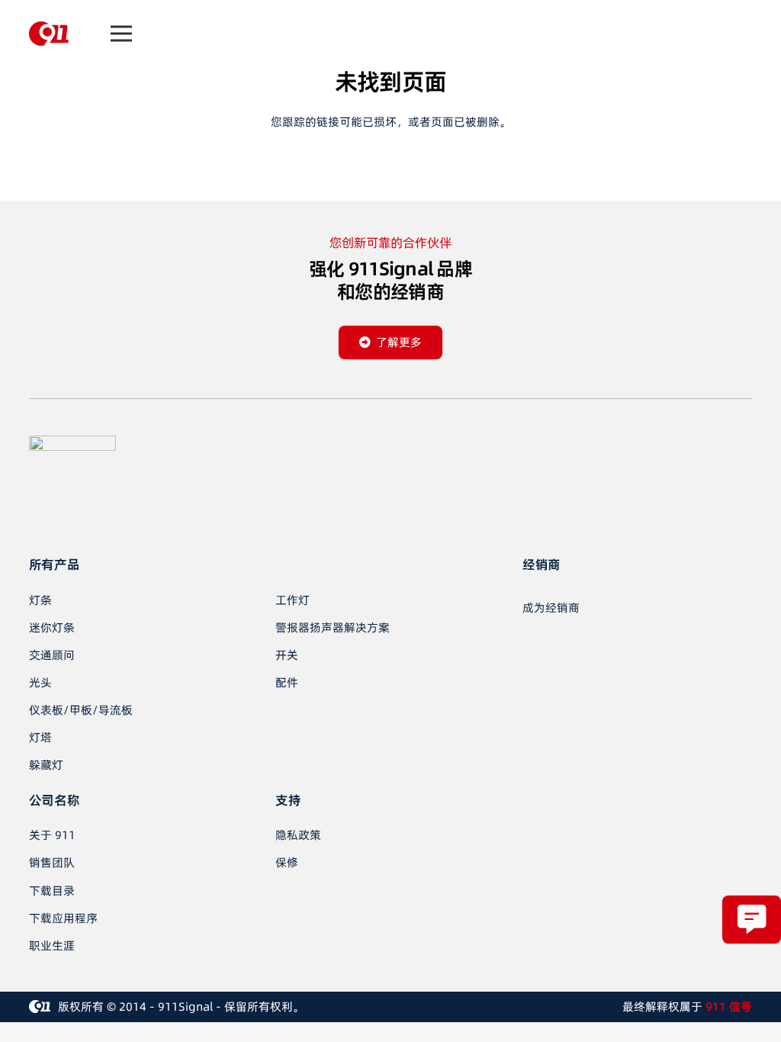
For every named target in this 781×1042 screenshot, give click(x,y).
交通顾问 (52, 655)
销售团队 (52, 862)
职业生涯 (52, 945)
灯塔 (40, 737)
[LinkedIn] (97, 522)
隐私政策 (298, 835)
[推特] (128, 522)
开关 (286, 655)
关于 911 (52, 835)
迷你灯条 (52, 627)
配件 (286, 682)
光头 (40, 682)
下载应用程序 (63, 918)
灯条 (40, 600)
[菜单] (121, 33)
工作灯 (292, 600)
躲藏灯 (46, 765)
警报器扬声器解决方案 (332, 627)
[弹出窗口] (751, 920)
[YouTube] (67, 522)
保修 (286, 862)
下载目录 (52, 891)
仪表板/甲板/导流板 (81, 710)
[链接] (49, 33)
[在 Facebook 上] (36, 522)
